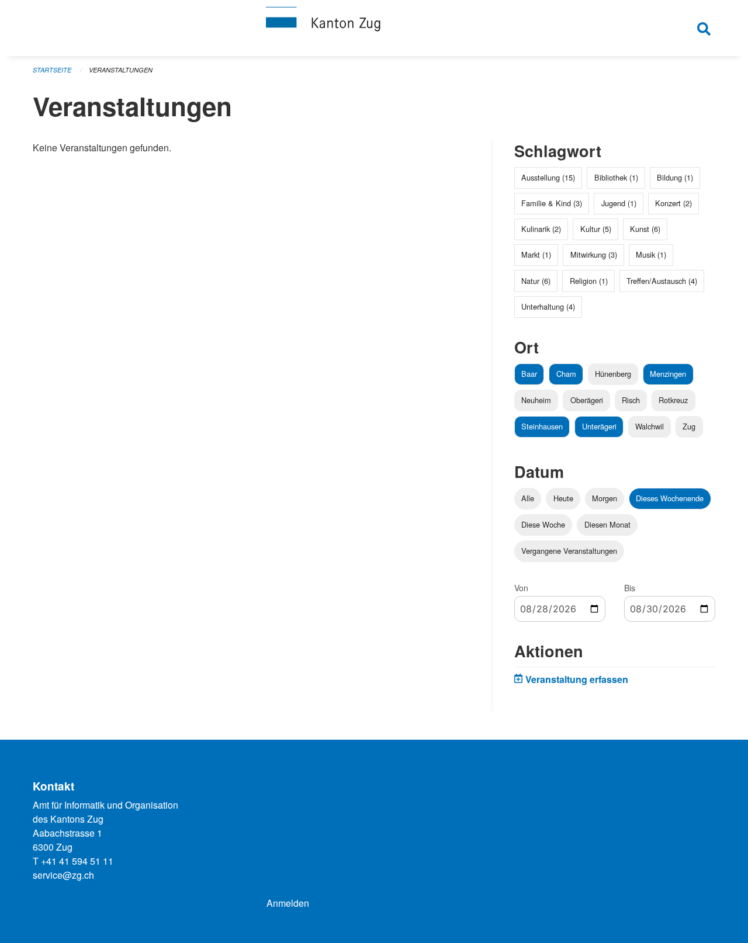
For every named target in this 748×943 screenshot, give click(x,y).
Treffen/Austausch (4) (661, 280)
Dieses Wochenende (670, 498)
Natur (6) (535, 280)
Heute (563, 498)
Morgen (604, 498)
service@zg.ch (63, 875)
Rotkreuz (673, 399)
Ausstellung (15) (548, 177)
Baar (529, 373)
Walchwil (649, 426)
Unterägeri (599, 426)
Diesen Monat (607, 524)
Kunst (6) (645, 228)
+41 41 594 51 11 (77, 861)
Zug (689, 426)
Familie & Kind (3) (551, 203)
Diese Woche (543, 524)
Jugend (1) (618, 203)
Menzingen (668, 373)
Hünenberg (613, 373)
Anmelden (287, 903)
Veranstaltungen (121, 69)
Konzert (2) (673, 203)
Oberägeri (586, 399)
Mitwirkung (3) (593, 254)
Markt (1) (536, 254)
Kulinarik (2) (541, 228)
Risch (631, 399)
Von (521, 588)
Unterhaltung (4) (548, 306)
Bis (629, 588)
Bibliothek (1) (616, 177)
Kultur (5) (595, 228)
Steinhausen (542, 426)
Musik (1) (651, 254)
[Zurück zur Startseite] (374, 28)
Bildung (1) (675, 177)
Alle (527, 498)
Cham (566, 373)
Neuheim (536, 399)
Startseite (52, 69)
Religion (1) (589, 280)
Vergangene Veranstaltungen (569, 550)
